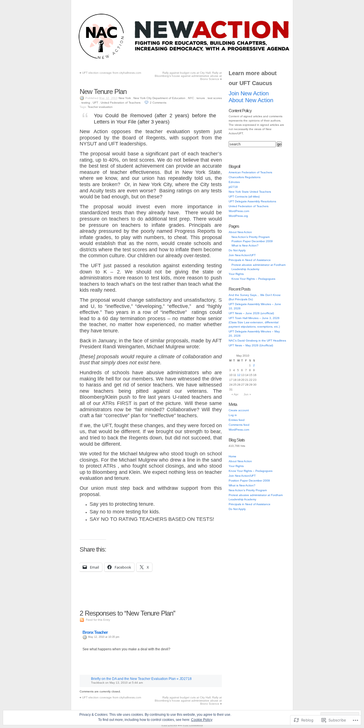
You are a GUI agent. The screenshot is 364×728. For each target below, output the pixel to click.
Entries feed (237, 419)
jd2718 (233, 186)
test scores (215, 98)
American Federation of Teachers (250, 172)
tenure (201, 98)
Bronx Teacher (95, 632)
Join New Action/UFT (114, 59)
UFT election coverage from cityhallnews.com (111, 72)
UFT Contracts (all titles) (244, 196)
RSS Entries (169, 725)
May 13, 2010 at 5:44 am (126, 682)
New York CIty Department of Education (159, 98)
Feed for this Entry (98, 619)
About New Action (252, 59)
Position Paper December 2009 (252, 241)
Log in (233, 415)
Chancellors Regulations (244, 177)
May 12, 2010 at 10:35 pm (103, 637)
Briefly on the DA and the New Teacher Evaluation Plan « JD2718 (141, 679)
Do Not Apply (197, 59)
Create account (239, 410)
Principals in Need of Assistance (159, 59)
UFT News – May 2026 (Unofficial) (251, 345)
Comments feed (239, 424)
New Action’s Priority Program (250, 236)
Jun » (247, 394)
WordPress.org (238, 215)
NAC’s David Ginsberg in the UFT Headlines (257, 340)
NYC (191, 98)
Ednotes (234, 182)
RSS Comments (193, 725)
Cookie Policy (201, 720)
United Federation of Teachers (120, 102)
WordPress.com (239, 211)
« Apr (234, 394)
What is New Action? (244, 245)
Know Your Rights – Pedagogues (253, 278)
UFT (95, 102)
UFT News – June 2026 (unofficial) (251, 313)
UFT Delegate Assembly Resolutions (252, 201)
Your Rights (223, 59)
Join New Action (249, 93)
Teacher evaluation (100, 106)
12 (239, 375)
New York (125, 98)
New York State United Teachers (250, 191)
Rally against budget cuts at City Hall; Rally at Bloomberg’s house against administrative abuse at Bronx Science (188, 76)
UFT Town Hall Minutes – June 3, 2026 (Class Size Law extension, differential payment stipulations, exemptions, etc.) (254, 322)
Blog (88, 59)
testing (85, 102)
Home (232, 456)
